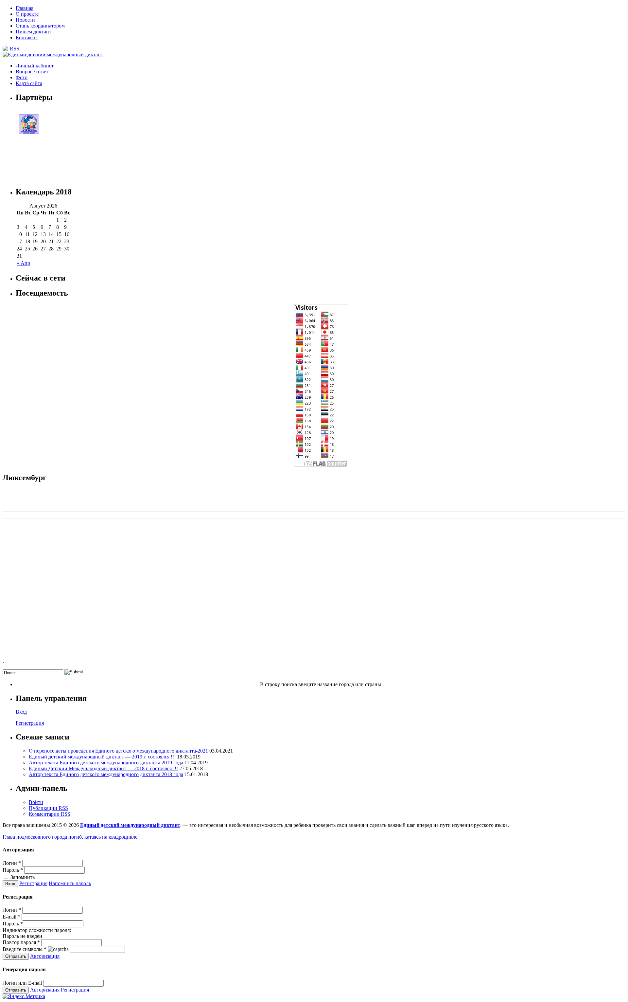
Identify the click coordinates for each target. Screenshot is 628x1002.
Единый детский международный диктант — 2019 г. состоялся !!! (102, 756)
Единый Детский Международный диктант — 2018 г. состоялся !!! (103, 768)
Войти (36, 802)
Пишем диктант (33, 31)
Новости (25, 20)
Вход (21, 712)
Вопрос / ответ (32, 71)
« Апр (23, 263)
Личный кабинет (35, 65)
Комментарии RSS (49, 814)
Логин (12, 863)
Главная (24, 8)
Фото (21, 77)
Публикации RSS (48, 808)
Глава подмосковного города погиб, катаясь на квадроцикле (70, 837)
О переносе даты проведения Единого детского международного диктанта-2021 (118, 751)
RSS (14, 48)
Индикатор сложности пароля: (37, 930)
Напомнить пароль (70, 883)
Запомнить (22, 877)
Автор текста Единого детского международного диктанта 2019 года (106, 762)
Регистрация (30, 723)
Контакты (27, 37)
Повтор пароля (21, 942)
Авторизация (45, 956)
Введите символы (24, 949)
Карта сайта (29, 83)
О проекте (27, 14)
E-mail (11, 917)
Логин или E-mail (22, 983)
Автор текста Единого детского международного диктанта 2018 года (106, 774)
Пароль (13, 870)
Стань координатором (40, 25)
